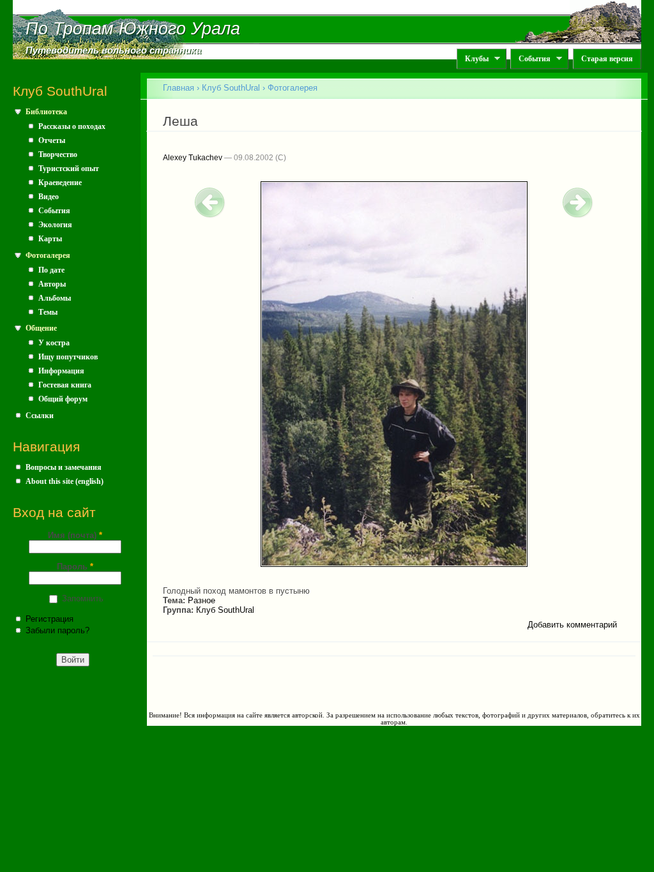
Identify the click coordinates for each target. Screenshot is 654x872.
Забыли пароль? (57, 630)
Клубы (473, 59)
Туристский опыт (68, 168)
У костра (54, 342)
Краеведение (60, 182)
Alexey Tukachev (192, 157)
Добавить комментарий (572, 624)
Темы (47, 312)
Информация (61, 370)
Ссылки (40, 415)
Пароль (75, 566)
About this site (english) (64, 481)
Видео (48, 196)
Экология (55, 224)
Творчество (57, 154)
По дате (51, 270)
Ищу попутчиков (68, 356)
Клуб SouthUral (231, 88)
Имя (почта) (75, 535)
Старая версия (607, 58)
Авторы (52, 284)
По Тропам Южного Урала (133, 28)
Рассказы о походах (71, 126)
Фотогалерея (48, 255)
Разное (201, 600)
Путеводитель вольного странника (113, 50)
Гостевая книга (64, 384)
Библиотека (46, 111)
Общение (41, 328)
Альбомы (54, 298)
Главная (178, 88)
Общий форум (62, 399)
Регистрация (49, 619)
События (530, 59)
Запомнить (82, 598)
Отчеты (51, 140)
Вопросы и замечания (64, 467)
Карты (50, 238)
